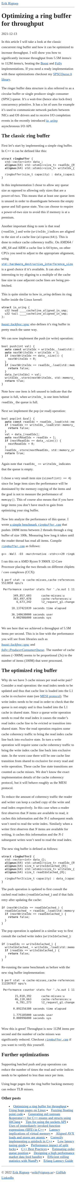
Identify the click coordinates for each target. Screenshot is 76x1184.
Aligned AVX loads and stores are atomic (41, 1135)
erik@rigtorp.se (42, 1172)
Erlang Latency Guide (58, 1161)
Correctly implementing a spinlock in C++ (36, 1139)
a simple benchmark (35, 524)
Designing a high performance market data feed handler (41, 1155)
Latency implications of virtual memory (34, 1131)
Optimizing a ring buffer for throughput (39, 1106)
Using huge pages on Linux (27, 1110)
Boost (44, 63)
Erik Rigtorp (9, 3)
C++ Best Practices (34, 1149)
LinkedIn (7, 1178)
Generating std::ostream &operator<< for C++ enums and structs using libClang (40, 1118)
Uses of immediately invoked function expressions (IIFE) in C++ (34, 1127)
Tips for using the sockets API (46, 1122)
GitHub (61, 1172)
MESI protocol (50, 696)
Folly (58, 63)
